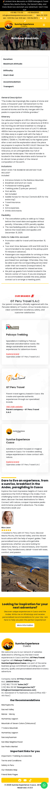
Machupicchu (7, 705)
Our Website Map (9, 770)
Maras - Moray (8, 714)
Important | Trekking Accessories (16, 756)
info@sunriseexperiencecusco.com (17, 15)
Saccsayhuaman (9, 737)
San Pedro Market (9, 746)
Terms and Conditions (11, 760)
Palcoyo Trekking (17, 334)
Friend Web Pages (9, 774)
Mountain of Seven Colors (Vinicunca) (18, 723)
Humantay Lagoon (9, 718)
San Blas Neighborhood (11, 742)
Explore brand (12, 354)
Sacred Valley (7, 709)
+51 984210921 (33, 12)
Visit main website (14, 406)
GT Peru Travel (15, 387)
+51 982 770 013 (16, 12)
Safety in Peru (7, 765)
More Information (25, 625)
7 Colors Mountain (9, 728)
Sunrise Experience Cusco (18, 441)
